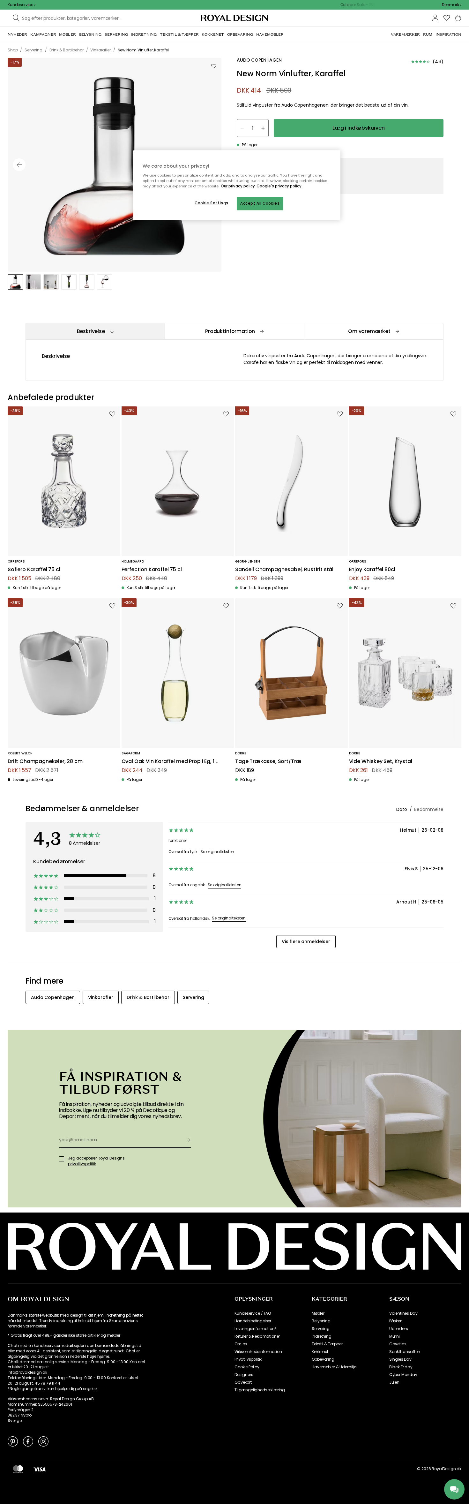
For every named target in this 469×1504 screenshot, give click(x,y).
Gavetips (397, 1344)
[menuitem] (17, 34)
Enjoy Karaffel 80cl (372, 569)
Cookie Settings (211, 203)
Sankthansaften (404, 1352)
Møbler (318, 1313)
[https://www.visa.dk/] (40, 1468)
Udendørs (398, 1329)
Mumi (394, 1336)
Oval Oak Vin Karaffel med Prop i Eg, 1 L (170, 761)
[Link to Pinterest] (13, 1441)
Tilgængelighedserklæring (259, 1390)
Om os (240, 1344)
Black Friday (401, 1367)
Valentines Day (403, 1313)
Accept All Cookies (259, 203)
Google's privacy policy (279, 186)
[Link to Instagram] (43, 1441)
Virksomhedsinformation (258, 1352)
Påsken (396, 1321)
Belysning (321, 1321)
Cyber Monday (403, 1375)
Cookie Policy (246, 1367)
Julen (394, 1382)
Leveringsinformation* (255, 1329)
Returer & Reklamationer (257, 1336)
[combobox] (451, 4)
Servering (321, 1329)
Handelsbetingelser (252, 1321)
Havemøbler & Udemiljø (334, 1367)
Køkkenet (320, 1352)
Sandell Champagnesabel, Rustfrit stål (284, 569)
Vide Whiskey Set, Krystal (380, 761)
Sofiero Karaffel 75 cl (34, 569)
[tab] (95, 331)
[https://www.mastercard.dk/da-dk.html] (18, 1468)
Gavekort (243, 1382)
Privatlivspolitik (248, 1359)
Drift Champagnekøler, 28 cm (45, 761)
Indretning (321, 1336)
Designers (243, 1375)
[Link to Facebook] (28, 1441)
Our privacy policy (238, 186)
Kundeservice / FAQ (252, 1313)
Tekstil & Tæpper (327, 1344)
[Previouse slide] (19, 164)
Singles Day (400, 1359)
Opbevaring (323, 1359)
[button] (451, 4)
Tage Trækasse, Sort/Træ (268, 761)
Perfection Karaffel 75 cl (152, 569)
